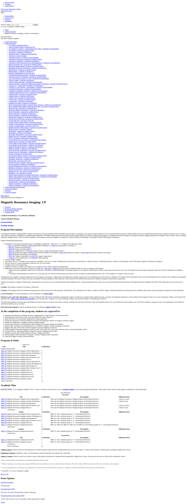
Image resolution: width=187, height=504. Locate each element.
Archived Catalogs (10, 192)
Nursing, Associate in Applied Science (20, 154)
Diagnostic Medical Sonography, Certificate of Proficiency (27, 110)
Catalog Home (9, 6)
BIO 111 (11, 245)
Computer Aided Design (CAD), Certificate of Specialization (27, 92)
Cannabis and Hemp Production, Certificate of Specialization (27, 75)
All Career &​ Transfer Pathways (18, 45)
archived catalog (68, 389)
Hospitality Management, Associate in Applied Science (25, 134)
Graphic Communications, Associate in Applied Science (26, 124)
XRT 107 (48, 251)
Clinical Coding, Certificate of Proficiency (21, 80)
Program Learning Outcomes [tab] (13, 209)
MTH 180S (85, 252)
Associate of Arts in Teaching (18, 56)
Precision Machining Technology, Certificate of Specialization (28, 166)
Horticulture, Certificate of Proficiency (20, 133)
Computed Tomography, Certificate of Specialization (25, 89)
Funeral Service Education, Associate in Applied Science (26, 119)
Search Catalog (5, 24)
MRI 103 (4, 355)
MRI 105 (4, 359)
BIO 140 (32, 245)
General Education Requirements (15, 187)
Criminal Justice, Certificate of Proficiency (22, 96)
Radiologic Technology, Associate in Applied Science (25, 168)
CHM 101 (54, 245)
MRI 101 (4, 351)
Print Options (5, 196)
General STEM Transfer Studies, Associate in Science (25, 122)
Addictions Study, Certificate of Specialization (23, 54)
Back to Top (4, 474)
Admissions (8, 21)
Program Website (6, 222)
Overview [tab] (8, 207)
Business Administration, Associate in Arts (22, 73)
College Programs (10, 31)
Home (6, 30)
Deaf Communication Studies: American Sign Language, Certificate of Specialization (35, 105)
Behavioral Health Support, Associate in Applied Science (26, 66)
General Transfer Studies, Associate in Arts (22, 47)
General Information (11, 42)
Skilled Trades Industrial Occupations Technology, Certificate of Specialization (33, 176)
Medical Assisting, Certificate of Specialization (23, 148)
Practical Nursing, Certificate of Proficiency (22, 164)
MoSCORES (48, 294)
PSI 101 (29, 251)
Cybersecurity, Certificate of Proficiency (21, 101)
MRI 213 (4, 376)
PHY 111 (11, 251)
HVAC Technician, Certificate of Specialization (23, 138)
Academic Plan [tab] (9, 212)
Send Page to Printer (7, 482)
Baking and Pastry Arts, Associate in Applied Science (25, 64)
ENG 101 (12, 256)
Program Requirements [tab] (12, 210)
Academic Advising (7, 225)
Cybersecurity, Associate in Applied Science (22, 99)
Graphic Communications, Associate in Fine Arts (24, 126)
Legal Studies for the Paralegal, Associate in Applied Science (27, 143)
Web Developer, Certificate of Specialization (22, 182)
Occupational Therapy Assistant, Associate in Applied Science (28, 155)
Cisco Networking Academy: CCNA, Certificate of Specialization (29, 78)
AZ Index (8, 4)
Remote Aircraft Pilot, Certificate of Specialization (24, 169)
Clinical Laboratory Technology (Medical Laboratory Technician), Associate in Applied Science (38, 84)
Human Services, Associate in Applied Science (23, 136)
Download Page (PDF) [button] (8, 489)
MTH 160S (33, 252)
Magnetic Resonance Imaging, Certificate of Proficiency (26, 147)
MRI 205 (4, 370)
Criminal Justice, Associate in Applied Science (23, 94)
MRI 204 (4, 368)
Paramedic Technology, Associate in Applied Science (25, 157)
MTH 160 (12, 252)
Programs (8, 19)
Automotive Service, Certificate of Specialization (24, 57)
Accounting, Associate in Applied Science (21, 50)
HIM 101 (11, 254)
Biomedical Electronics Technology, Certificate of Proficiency (28, 68)
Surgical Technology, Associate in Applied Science (24, 180)
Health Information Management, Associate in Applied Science (28, 127)
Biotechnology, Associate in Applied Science (22, 70)
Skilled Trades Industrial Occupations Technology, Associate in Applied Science (33, 175)
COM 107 (34, 258)
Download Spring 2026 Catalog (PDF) (13, 496)
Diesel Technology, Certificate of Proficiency (22, 113)
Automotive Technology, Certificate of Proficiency (24, 61)
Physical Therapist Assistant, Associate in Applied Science (26, 162)
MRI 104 (4, 357)
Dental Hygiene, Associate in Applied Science (23, 108)
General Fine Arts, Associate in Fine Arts (21, 120)
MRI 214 (4, 379)
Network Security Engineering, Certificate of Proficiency (26, 152)
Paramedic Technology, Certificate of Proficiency (24, 159)
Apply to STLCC (51, 307)
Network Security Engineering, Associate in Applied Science (27, 150)
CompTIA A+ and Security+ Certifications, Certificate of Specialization (30, 87)
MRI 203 (4, 366)
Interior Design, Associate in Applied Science (22, 141)
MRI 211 (4, 372)
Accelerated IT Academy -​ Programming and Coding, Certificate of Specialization (34, 49)
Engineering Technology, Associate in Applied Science (25, 117)
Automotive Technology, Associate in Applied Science (25, 59)
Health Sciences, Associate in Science (20, 129)
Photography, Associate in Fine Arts (20, 161)
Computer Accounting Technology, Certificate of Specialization (28, 91)
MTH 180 (63, 252)
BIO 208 (11, 249)
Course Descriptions (11, 189)
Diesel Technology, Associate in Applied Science (24, 112)
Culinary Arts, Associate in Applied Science (22, 98)
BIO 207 (11, 247)
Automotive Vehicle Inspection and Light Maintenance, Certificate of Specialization (34, 63)
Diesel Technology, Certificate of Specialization (23, 115)
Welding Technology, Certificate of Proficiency (23, 183)
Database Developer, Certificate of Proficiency (23, 103)
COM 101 (12, 258)
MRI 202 (4, 364)
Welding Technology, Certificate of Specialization (24, 185)
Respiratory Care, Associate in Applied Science (23, 171)
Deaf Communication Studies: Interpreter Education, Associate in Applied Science (34, 106)
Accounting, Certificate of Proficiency (20, 52)
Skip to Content (9, 2)
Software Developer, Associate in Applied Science (24, 178)
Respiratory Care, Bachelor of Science (20, 173)
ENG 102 (34, 256)
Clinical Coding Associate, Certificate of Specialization (25, 82)
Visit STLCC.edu (6, 11)
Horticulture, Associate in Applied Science (22, 131)
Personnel (8, 190)
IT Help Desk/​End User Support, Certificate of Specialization (27, 140)
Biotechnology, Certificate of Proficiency (21, 71)
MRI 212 (4, 374)
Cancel (3, 502)
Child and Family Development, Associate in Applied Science (28, 77)
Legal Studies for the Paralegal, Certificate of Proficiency (26, 145)
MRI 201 (4, 361)
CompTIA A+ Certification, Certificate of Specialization (26, 85)
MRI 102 (4, 353)
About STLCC (9, 18)
